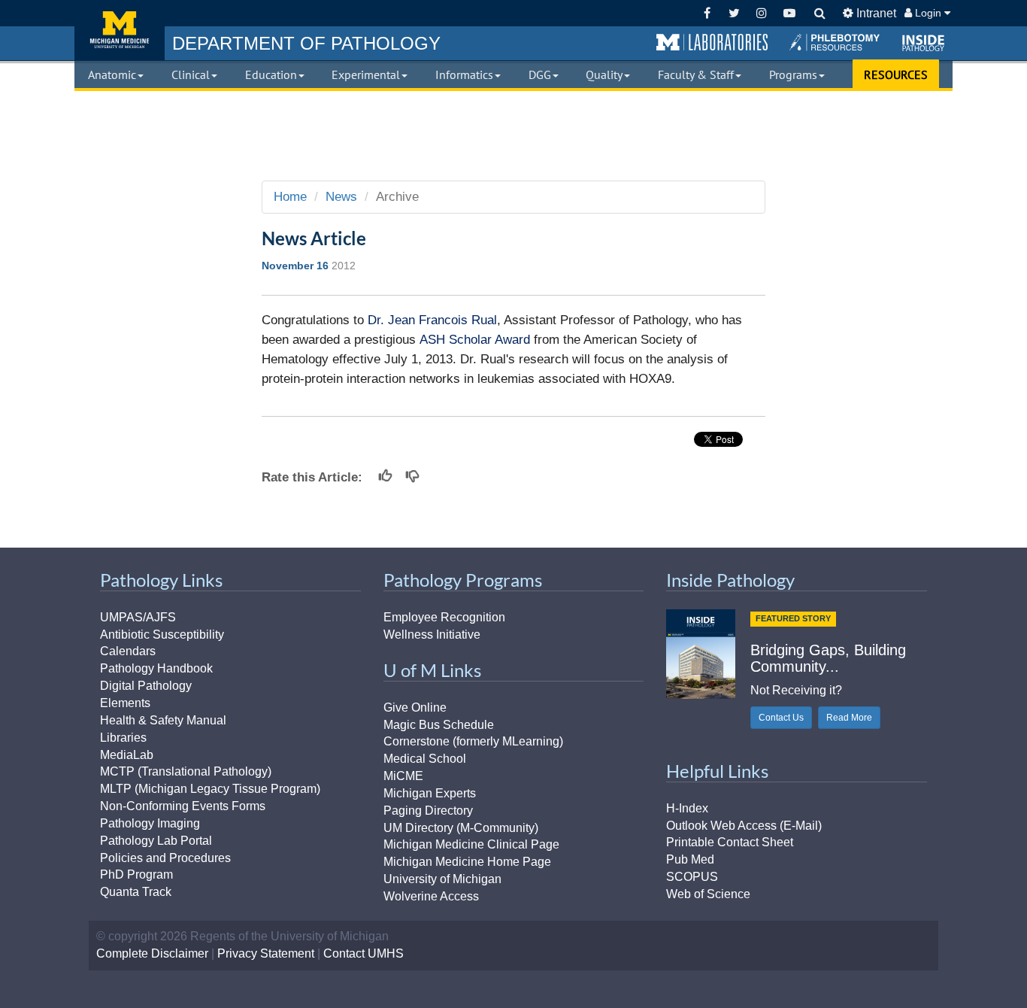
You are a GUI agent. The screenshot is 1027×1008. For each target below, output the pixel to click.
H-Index (687, 808)
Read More (849, 717)
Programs (793, 74)
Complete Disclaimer (152, 953)
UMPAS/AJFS (138, 617)
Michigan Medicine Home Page (467, 861)
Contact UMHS (363, 953)
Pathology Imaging (150, 823)
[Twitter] (734, 13)
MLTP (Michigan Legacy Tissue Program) (210, 788)
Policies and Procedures (165, 858)
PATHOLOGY (306, 43)
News (341, 197)
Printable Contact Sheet (729, 842)
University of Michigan (442, 879)
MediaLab (126, 754)
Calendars (128, 651)
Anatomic (112, 74)
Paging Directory (428, 810)
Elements (125, 703)
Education (271, 74)
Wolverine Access (431, 896)
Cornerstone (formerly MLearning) (473, 741)
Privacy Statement (265, 953)
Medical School (424, 758)
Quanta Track (135, 891)
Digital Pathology (146, 685)
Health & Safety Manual (163, 720)
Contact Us (781, 717)
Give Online (415, 707)
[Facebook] (707, 13)
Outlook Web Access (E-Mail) (744, 825)
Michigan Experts (429, 793)
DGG (540, 74)
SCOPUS (692, 876)
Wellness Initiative (431, 634)
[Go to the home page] (119, 30)
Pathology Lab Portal (156, 840)
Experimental (366, 74)
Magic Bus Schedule (438, 724)
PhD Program (136, 874)
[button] (712, 43)
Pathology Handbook (156, 668)
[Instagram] (762, 13)
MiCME (403, 776)
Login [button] (928, 13)
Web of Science (708, 894)
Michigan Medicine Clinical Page (471, 844)
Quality (604, 74)
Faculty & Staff (696, 74)
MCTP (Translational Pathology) (185, 771)
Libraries (123, 737)
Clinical (190, 74)
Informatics (464, 74)
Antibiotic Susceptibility (162, 634)
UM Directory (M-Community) (460, 827)
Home (290, 197)
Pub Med (690, 859)
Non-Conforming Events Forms (182, 806)
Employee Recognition (444, 617)
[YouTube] (789, 13)
